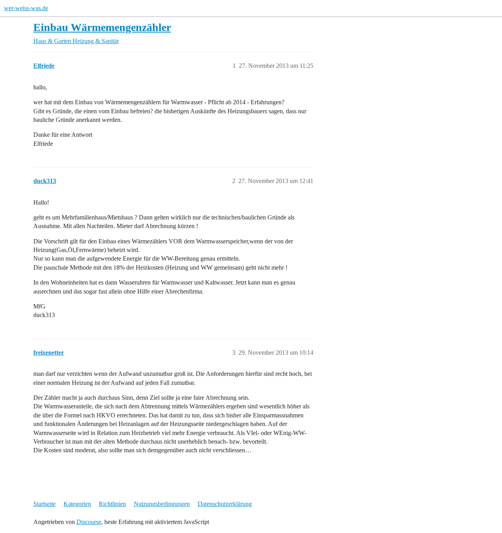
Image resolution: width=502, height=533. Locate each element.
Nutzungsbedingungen (162, 503)
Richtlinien (112, 503)
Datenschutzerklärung (225, 503)
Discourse (88, 521)
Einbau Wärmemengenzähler (102, 27)
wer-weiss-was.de (26, 8)
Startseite (44, 503)
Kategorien (77, 503)
